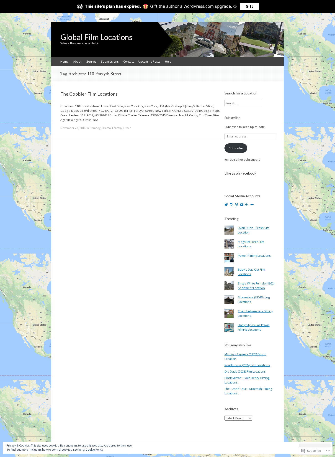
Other (127, 128)
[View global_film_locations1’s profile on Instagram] (231, 204)
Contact (128, 61)
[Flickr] (252, 204)
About (77, 61)
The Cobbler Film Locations (89, 93)
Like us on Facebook (240, 173)
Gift (249, 6)
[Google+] (247, 204)
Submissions (110, 61)
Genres (91, 61)
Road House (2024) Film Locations (247, 365)
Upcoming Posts (149, 61)
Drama (106, 128)
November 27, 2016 (73, 128)
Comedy (95, 128)
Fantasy (117, 128)
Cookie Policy (94, 450)
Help (168, 61)
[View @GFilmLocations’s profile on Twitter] (226, 204)
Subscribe (232, 117)
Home (64, 61)
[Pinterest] (236, 204)
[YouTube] (242, 204)
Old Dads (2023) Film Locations (245, 371)
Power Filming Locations (254, 256)
